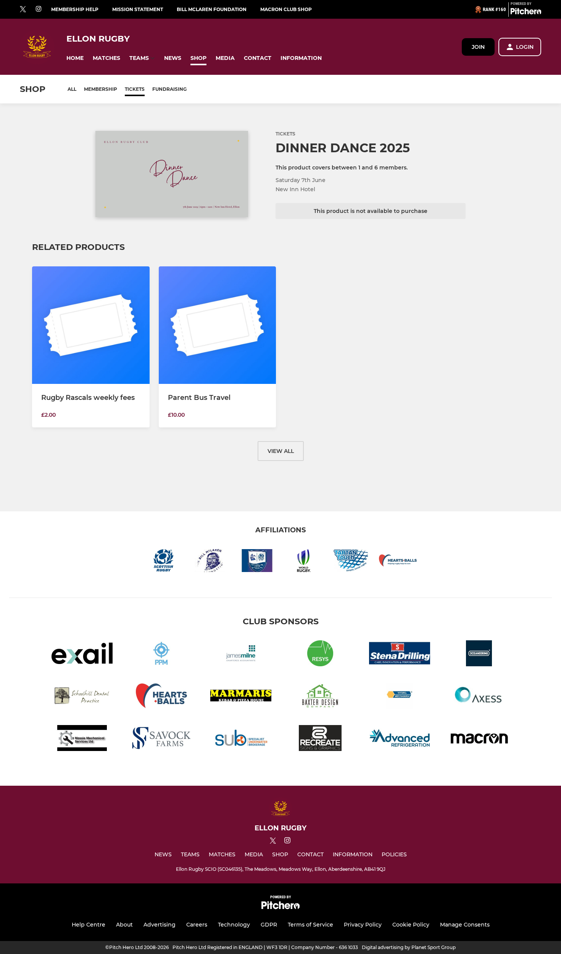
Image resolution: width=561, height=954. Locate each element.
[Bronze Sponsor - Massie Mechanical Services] (82, 739)
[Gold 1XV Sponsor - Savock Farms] (161, 739)
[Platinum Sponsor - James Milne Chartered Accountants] (240, 654)
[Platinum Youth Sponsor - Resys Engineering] (320, 654)
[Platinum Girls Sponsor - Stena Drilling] (399, 654)
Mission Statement (137, 9)
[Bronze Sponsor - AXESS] (478, 697)
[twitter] (23, 9)
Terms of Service (310, 924)
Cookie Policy (410, 924)
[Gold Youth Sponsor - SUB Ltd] (240, 739)
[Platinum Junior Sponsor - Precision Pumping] (161, 654)
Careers (196, 924)
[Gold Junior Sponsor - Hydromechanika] (399, 697)
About (124, 924)
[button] (75, 58)
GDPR (269, 924)
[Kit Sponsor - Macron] (478, 739)
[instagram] (38, 9)
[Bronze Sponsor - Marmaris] (240, 697)
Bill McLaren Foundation (212, 9)
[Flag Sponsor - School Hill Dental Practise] (82, 697)
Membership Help (74, 9)
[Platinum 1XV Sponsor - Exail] (82, 654)
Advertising (159, 924)
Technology (234, 924)
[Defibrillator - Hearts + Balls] (161, 697)
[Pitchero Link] (526, 12)
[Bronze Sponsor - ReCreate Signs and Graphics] (320, 739)
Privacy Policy (363, 924)
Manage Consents (465, 924)
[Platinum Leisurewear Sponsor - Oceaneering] (478, 654)
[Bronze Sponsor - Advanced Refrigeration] (399, 739)
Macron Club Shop (286, 9)
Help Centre (88, 924)
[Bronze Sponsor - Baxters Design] (320, 697)
